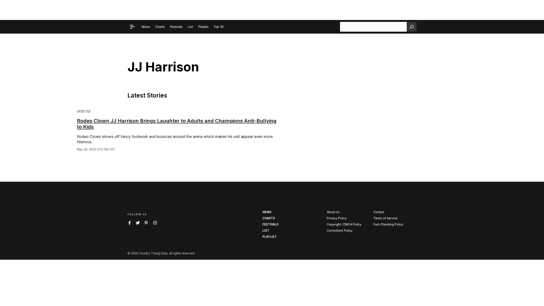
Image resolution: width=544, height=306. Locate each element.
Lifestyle (84, 111)
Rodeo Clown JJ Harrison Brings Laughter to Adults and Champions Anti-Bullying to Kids (176, 124)
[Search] (411, 27)
